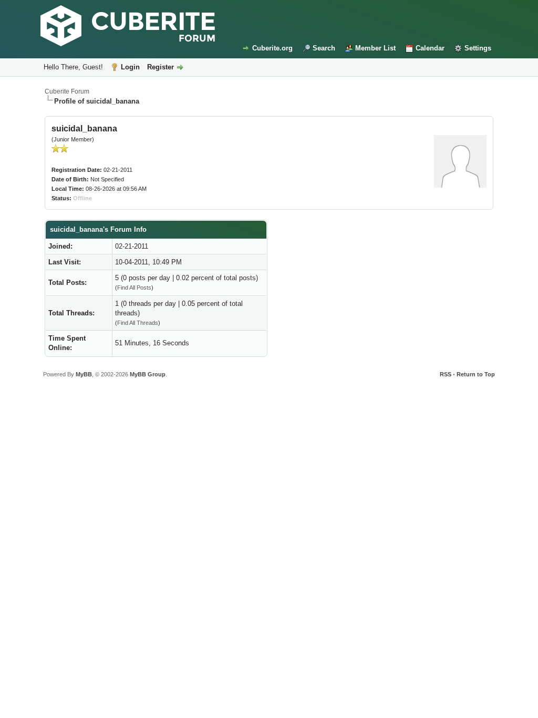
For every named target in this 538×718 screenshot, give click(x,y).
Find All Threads (137, 323)
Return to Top (476, 374)
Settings (477, 48)
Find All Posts (134, 287)
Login (130, 67)
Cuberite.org (272, 48)
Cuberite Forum (67, 91)
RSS (445, 374)
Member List (375, 48)
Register (160, 67)
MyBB (84, 374)
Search (324, 48)
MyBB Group (147, 374)
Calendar (430, 48)
